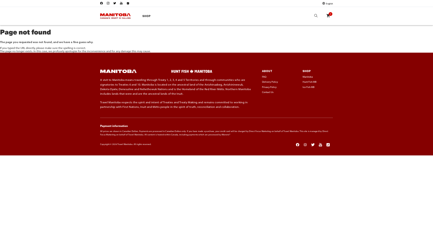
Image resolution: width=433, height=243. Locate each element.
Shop (146, 16)
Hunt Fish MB (309, 81)
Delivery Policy (270, 81)
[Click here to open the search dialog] (316, 16)
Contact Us (268, 92)
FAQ (264, 76)
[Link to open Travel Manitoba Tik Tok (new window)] (128, 3)
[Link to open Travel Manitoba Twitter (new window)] (115, 3)
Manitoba (308, 76)
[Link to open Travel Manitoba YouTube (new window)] (121, 3)
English (329, 3)
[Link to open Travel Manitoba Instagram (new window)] (108, 3)
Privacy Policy (269, 87)
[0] (328, 18)
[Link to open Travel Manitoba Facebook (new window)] (102, 3)
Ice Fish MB (308, 87)
